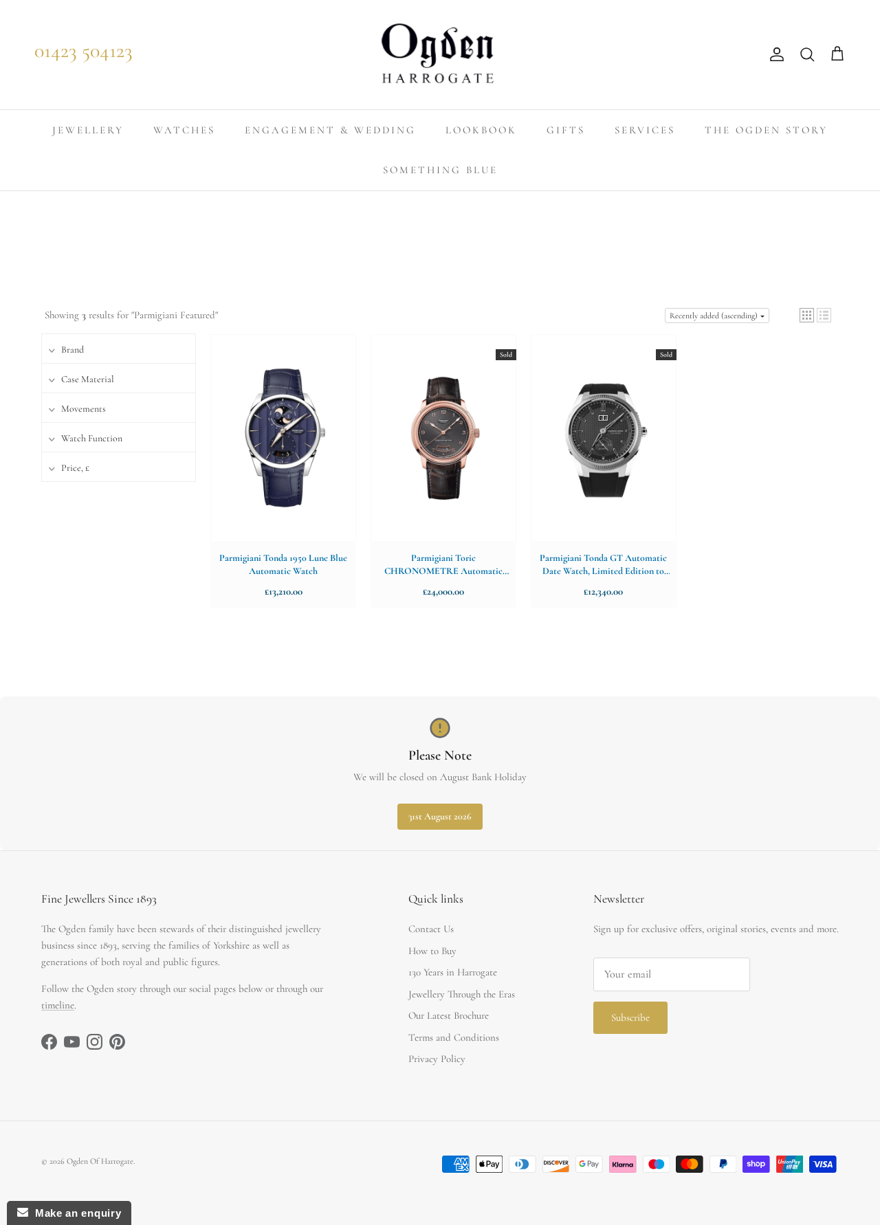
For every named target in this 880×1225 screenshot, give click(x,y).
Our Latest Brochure (448, 1015)
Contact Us (431, 929)
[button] (807, 315)
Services (645, 130)
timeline (57, 1005)
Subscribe (630, 1017)
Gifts (566, 130)
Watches (184, 130)
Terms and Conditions (453, 1037)
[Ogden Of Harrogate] (440, 55)
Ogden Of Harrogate (100, 1161)
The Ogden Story (766, 130)
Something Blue (440, 170)
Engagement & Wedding (330, 130)
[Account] (774, 54)
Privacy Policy (436, 1058)
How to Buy (432, 951)
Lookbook (481, 130)
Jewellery (88, 130)
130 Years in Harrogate (452, 972)
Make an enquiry (74, 1213)
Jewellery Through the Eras (461, 994)
